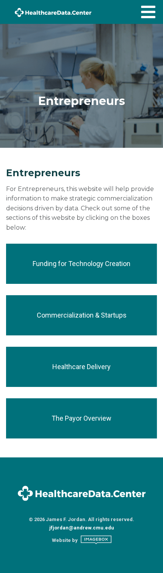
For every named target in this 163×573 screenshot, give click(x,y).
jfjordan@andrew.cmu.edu (81, 528)
